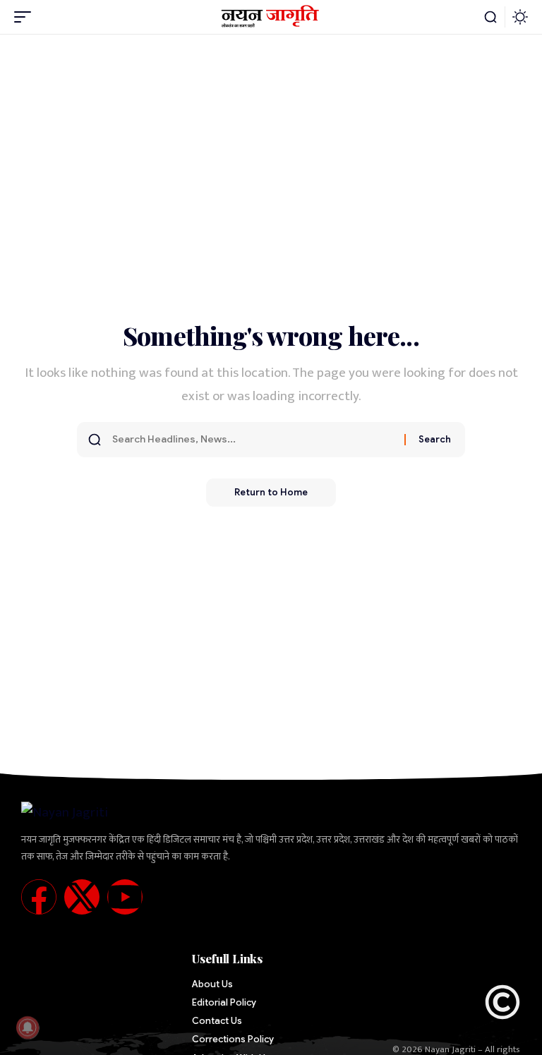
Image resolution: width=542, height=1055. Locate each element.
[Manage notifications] (27, 1027)
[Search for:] (253, 439)
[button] (26, 17)
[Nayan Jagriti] (271, 17)
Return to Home (271, 492)
